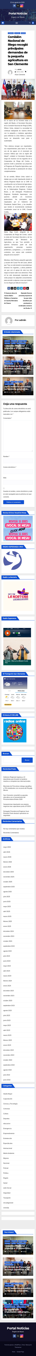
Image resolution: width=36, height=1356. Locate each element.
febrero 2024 (7, 981)
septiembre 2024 (9, 946)
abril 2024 (6, 971)
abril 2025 (6, 911)
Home (13, 1351)
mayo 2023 (7, 1025)
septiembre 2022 (9, 1065)
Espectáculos (7, 1143)
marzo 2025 (7, 916)
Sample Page (20, 1351)
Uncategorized (21, 343)
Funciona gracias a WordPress (13, 1345)
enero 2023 (7, 1045)
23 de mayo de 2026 (13, 1251)
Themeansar (18, 1347)
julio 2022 (6, 1075)
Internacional (22, 340)
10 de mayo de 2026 (13, 1294)
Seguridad (6, 1193)
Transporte (7, 1198)
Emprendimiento (8, 1133)
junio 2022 (6, 1080)
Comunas (10, 33)
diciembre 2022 (8, 1050)
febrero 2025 (7, 921)
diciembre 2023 (8, 990)
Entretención (7, 1138)
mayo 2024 (7, 966)
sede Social (7, 1188)
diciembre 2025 (8, 872)
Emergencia (7, 1128)
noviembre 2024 (8, 936)
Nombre (6, 456)
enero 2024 (7, 986)
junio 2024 (6, 961)
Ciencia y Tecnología (10, 1104)
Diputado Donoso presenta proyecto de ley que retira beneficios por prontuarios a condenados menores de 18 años (25, 300)
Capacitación (7, 1099)
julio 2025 (6, 896)
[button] (30, 23)
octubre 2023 (7, 1000)
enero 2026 (7, 867)
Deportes (14, 340)
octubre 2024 (7, 941)
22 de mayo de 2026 (13, 1272)
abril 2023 (6, 1030)
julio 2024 (6, 956)
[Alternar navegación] (17, 23)
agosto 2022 (7, 1070)
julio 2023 (6, 1015)
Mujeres (6, 1158)
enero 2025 (7, 926)
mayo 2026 (7, 847)
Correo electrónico (9, 467)
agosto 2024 (7, 951)
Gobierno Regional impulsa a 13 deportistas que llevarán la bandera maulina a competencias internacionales (16, 779)
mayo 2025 (7, 906)
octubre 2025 (7, 882)
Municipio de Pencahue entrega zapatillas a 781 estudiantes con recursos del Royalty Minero (17, 788)
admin (19, 69)
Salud (5, 1183)
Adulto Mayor (7, 1094)
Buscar (6, 754)
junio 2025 (6, 901)
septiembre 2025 (9, 886)
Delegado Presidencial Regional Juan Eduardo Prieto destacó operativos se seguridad (16, 813)
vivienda (6, 1208)
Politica (5, 1173)
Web (4, 478)
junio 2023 (6, 1020)
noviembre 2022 (8, 1055)
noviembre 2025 (8, 877)
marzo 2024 (7, 976)
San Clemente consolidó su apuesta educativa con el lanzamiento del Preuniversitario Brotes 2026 (15, 797)
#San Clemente (20, 74)
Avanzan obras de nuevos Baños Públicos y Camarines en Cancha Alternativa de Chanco (11, 298)
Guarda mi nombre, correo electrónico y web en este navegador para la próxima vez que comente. (17, 494)
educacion (14, 361)
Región (23, 33)
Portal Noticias (18, 13)
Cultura (5, 1113)
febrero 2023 (7, 1040)
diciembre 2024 (8, 931)
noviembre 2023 (8, 995)
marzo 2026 (7, 857)
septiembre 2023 (9, 1005)
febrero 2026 (7, 862)
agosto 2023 (7, 1010)
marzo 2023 (7, 1035)
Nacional (17, 33)
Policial (5, 1168)
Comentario (7, 418)
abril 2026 (6, 852)
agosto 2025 (7, 891)
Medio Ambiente (8, 1153)
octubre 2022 (7, 1060)
